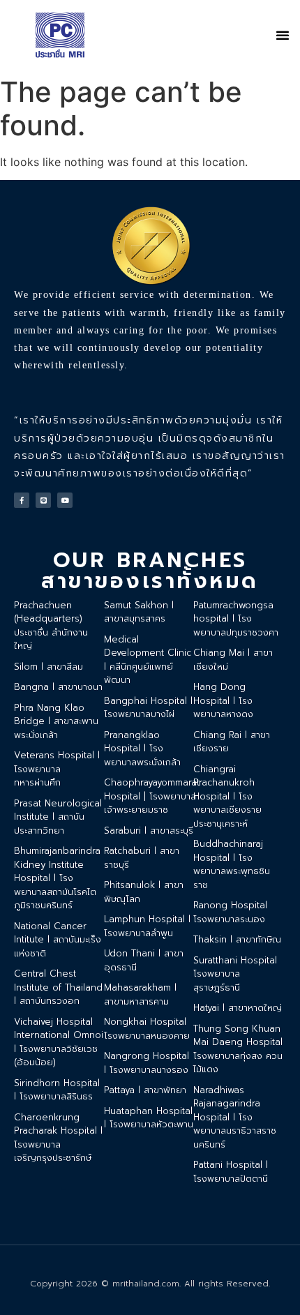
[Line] (43, 500)
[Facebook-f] (21, 500)
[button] (282, 34)
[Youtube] (65, 500)
